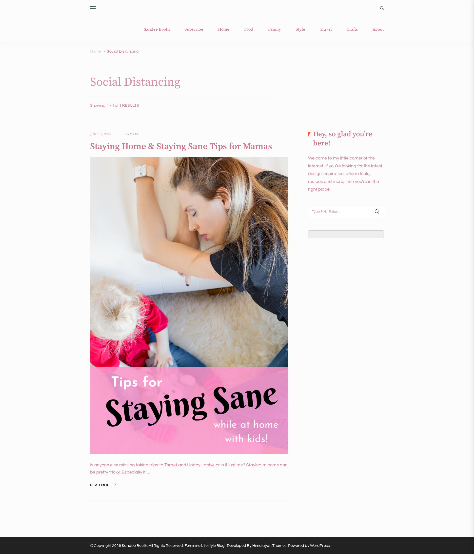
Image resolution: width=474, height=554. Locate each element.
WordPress (320, 546)
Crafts (352, 29)
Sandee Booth (157, 29)
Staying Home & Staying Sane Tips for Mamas (181, 146)
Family (274, 29)
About (378, 29)
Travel (326, 29)
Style (300, 29)
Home (223, 29)
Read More (101, 485)
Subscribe (194, 29)
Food (248, 29)
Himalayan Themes (269, 546)
